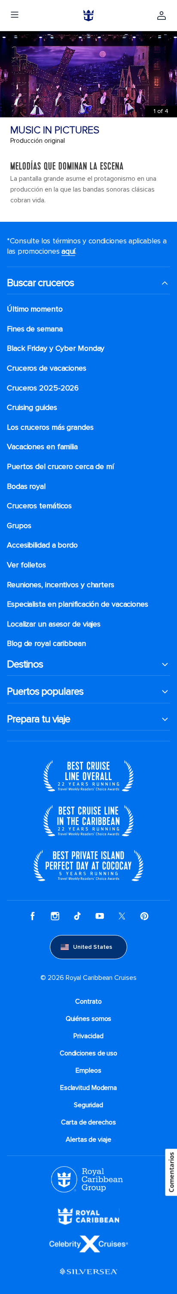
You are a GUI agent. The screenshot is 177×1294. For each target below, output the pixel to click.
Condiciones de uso (88, 1053)
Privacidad (88, 1036)
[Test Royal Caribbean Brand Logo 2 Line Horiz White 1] (88, 1215)
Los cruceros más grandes (50, 427)
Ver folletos (26, 565)
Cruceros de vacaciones (46, 368)
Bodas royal (26, 486)
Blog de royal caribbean (46, 643)
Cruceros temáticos (39, 505)
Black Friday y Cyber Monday (55, 348)
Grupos (19, 525)
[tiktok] (77, 916)
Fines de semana (35, 329)
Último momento (35, 309)
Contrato (88, 1001)
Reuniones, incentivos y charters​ (60, 584)
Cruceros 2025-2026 (43, 388)
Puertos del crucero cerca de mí (60, 466)
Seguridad (88, 1105)
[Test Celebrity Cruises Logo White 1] (89, 1243)
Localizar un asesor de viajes (54, 624)
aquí (68, 251)
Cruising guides (32, 407)
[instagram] (55, 916)
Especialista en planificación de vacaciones (77, 604)
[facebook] (32, 916)
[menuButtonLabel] (14, 15)
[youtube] (99, 916)
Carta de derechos (88, 1122)
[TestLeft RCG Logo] (87, 1178)
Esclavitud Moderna (88, 1087)
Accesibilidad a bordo (42, 545)
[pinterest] (144, 916)
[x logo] (122, 916)
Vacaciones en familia (42, 446)
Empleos (88, 1070)
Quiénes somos (89, 1018)
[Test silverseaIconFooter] (88, 1270)
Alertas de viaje (88, 1139)
